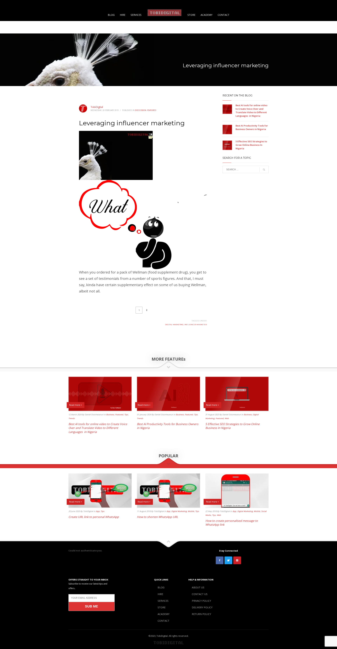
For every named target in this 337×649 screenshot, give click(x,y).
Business (110, 414)
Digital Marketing (174, 324)
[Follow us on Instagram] (237, 560)
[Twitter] (13, 4)
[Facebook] (8, 4)
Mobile (191, 511)
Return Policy (322, 4)
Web (227, 418)
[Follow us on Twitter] (228, 560)
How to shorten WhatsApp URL (157, 517)
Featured (151, 110)
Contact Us (267, 4)
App (98, 511)
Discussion (140, 110)
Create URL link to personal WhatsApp (93, 517)
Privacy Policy (284, 4)
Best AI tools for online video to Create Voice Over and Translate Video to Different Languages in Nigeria (97, 428)
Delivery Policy (304, 4)
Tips (126, 414)
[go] (264, 169)
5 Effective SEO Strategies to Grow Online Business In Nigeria (251, 145)
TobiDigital (97, 107)
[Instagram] (18, 4)
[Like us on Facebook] (219, 560)
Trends (71, 418)
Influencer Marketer (195, 324)
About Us (253, 4)
